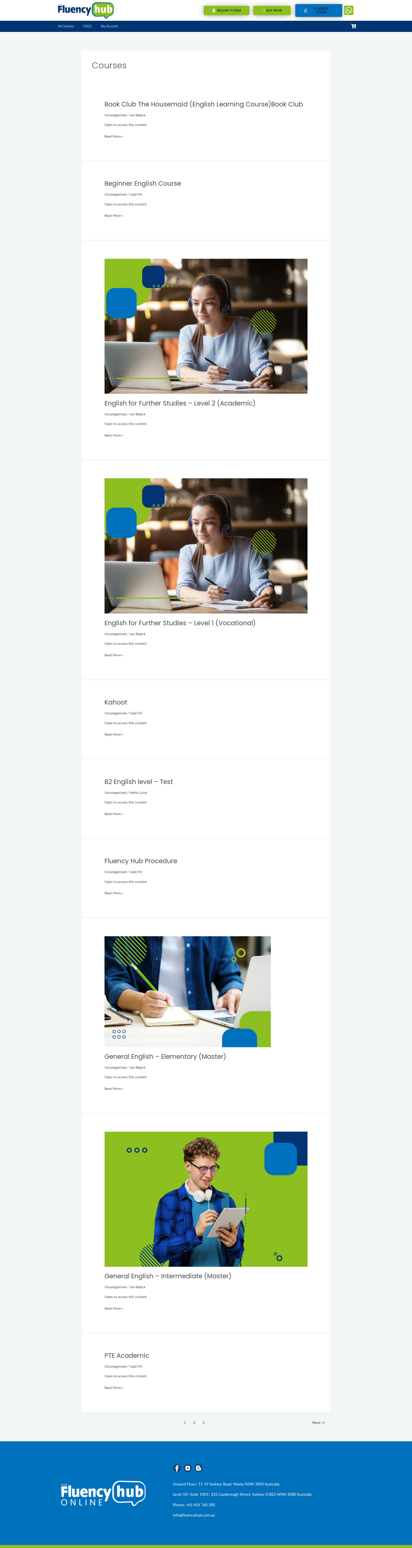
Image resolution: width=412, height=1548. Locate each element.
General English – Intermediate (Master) (168, 1276)
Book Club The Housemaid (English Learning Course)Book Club (204, 104)
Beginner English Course (143, 183)
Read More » (114, 136)
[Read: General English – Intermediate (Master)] (206, 1199)
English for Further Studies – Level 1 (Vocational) (180, 623)
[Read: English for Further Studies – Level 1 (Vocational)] (206, 545)
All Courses (66, 26)
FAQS (87, 26)
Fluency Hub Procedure (141, 861)
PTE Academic (127, 1355)
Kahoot (116, 702)
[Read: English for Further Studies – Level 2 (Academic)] (206, 326)
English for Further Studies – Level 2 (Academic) (180, 403)
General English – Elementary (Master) (165, 1056)
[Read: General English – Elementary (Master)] (188, 991)
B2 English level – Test (139, 781)
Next (318, 1423)
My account (109, 26)
